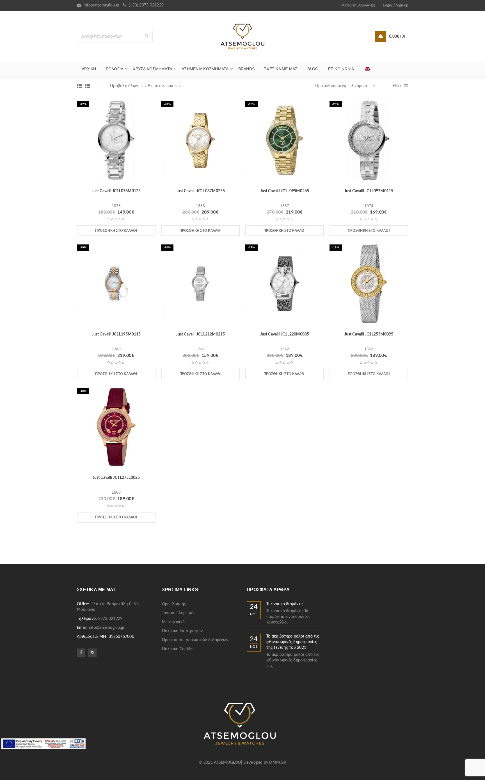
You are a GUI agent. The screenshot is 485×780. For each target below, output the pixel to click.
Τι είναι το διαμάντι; (284, 604)
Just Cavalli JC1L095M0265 (284, 191)
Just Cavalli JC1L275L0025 (116, 478)
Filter (397, 86)
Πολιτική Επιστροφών (182, 631)
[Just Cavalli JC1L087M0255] (200, 142)
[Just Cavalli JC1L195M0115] (116, 285)
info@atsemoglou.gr (101, 5)
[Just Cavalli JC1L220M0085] (284, 285)
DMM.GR (277, 763)
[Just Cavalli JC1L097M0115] (369, 142)
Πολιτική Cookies (178, 649)
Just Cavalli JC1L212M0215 (200, 334)
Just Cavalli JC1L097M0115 (369, 191)
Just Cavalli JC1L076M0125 (116, 191)
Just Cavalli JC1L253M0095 (369, 334)
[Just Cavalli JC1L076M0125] (116, 142)
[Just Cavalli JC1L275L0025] (116, 429)
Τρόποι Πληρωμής (179, 613)
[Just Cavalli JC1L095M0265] (284, 142)
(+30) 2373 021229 (146, 5)
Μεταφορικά (173, 622)
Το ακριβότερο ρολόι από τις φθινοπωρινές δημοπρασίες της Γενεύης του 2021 (292, 642)
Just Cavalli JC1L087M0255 (200, 191)
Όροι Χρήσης (174, 604)
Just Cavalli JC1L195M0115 (116, 334)
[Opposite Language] (367, 69)
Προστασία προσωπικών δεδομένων (195, 640)
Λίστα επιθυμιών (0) (358, 5)
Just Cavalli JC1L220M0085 (284, 334)
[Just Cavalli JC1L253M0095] (369, 285)
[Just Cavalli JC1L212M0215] (200, 285)
